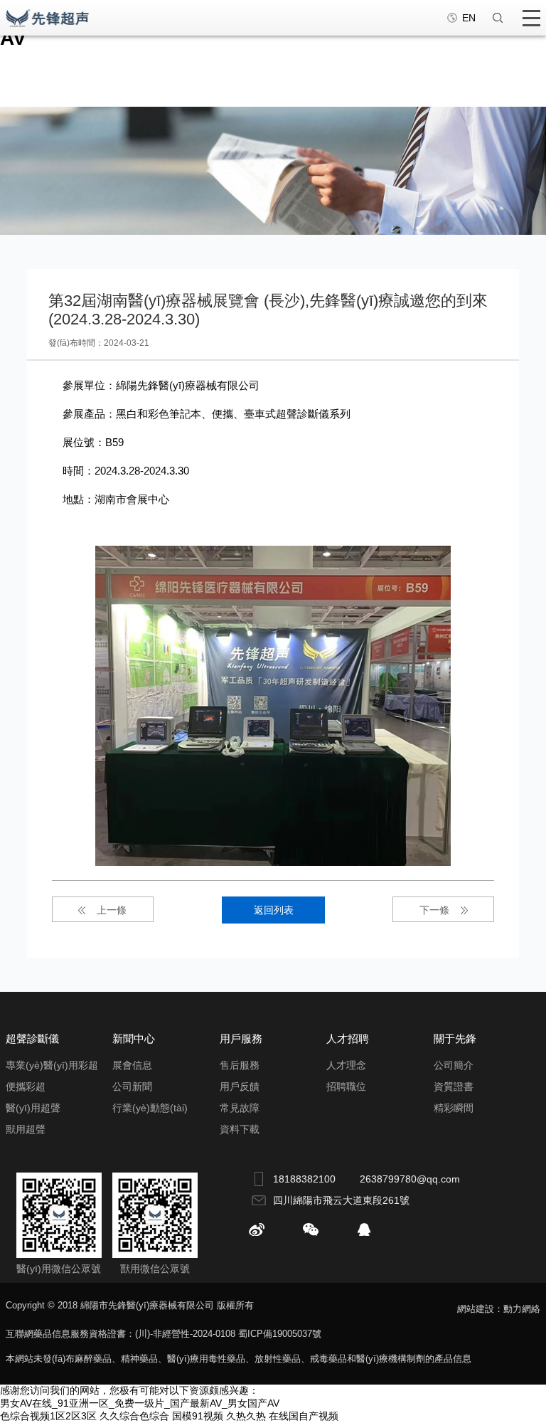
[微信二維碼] (310, 1229)
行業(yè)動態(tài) (150, 1107)
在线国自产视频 (303, 1416)
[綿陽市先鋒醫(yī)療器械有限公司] (48, 18)
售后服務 (239, 1065)
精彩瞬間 (453, 1107)
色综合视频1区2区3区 (48, 1416)
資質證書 (453, 1086)
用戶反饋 (239, 1086)
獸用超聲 (26, 1129)
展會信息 (132, 1065)
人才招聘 (347, 1038)
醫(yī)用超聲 (33, 1107)
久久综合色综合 (134, 1416)
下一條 (434, 910)
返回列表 (274, 910)
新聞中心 (133, 1038)
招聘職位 (346, 1086)
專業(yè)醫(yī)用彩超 (52, 1065)
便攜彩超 (26, 1086)
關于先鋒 (455, 1038)
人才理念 (346, 1065)
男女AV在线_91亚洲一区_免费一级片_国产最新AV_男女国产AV (139, 1403)
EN (469, 17)
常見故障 (239, 1107)
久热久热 (246, 1416)
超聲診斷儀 (32, 1038)
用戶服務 (241, 1038)
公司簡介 (453, 1065)
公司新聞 (132, 1086)
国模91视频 (197, 1416)
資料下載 (239, 1129)
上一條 (112, 910)
